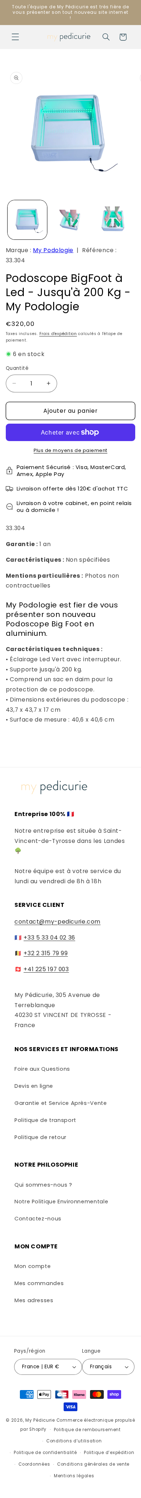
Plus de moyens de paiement (70, 450)
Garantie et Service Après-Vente (60, 1103)
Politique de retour (40, 1137)
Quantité (17, 368)
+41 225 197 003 (46, 969)
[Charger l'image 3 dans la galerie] (113, 220)
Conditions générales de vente (93, 1464)
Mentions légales (74, 1476)
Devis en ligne (33, 1086)
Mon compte (32, 1266)
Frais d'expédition (58, 333)
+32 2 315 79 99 (46, 953)
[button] (15, 37)
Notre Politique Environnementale (61, 1201)
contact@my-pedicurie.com (57, 921)
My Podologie (53, 250)
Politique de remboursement (87, 1430)
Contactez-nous (37, 1218)
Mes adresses (34, 1300)
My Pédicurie (40, 1420)
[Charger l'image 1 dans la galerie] (27, 220)
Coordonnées (34, 1464)
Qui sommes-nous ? (43, 1184)
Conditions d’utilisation (74, 1441)
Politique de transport (45, 1120)
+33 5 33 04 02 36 (49, 937)
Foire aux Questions (42, 1069)
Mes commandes (39, 1283)
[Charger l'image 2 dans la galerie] (70, 220)
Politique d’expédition (109, 1452)
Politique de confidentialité (45, 1452)
